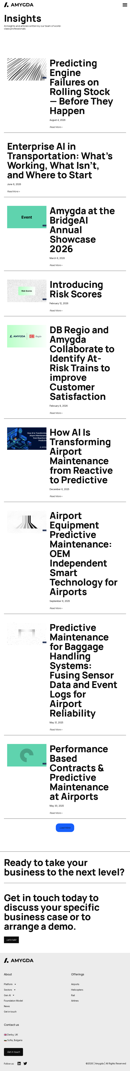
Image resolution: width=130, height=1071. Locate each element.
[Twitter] (25, 1063)
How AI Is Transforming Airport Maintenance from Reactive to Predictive (81, 456)
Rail (73, 995)
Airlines (75, 1000)
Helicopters (77, 989)
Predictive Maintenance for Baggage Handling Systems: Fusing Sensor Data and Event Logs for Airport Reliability (83, 670)
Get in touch (10, 1011)
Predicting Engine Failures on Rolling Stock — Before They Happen (81, 86)
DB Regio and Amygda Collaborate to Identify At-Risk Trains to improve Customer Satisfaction (82, 363)
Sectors (8, 989)
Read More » (56, 126)
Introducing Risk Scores (76, 289)
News (7, 1006)
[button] (125, 5)
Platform (8, 984)
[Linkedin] (19, 1063)
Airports (75, 984)
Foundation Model (13, 1000)
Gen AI (7, 995)
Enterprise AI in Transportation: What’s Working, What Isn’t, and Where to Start (60, 160)
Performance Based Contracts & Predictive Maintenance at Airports (79, 772)
